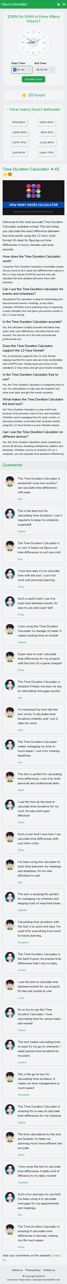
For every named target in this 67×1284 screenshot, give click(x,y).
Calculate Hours (33, 79)
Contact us (49, 1270)
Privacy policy (32, 1270)
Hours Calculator (14, 4)
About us (17, 1270)
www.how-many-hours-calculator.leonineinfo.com (33, 1279)
